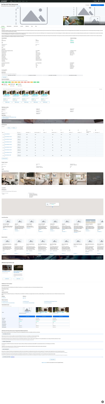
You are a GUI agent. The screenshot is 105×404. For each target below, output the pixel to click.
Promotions (15, 1)
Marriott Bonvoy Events (6, 271)
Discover (23, 1)
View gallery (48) (102, 23)
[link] (7, 241)
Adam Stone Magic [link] (53, 244)
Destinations (19, 1)
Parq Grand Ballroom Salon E (8, 147)
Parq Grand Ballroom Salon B (8, 139)
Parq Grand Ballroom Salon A (8, 136)
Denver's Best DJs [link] (65, 244)
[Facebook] (25, 298)
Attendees (3, 126)
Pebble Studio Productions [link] (78, 244)
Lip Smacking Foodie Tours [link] (7, 244)
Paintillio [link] (15, 244)
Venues (11, 1)
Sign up (101, 1)
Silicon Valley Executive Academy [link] (89, 244)
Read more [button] (16, 229)
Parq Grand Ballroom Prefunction (8, 152)
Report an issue (44, 362)
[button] (31, 16)
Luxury (27, 1)
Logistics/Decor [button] (75, 246)
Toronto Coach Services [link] (30, 244)
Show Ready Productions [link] (42, 244)
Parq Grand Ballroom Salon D (8, 144)
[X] (23, 298)
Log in (103, 1)
